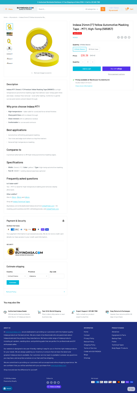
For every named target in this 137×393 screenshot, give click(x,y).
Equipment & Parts (119, 335)
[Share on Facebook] (118, 37)
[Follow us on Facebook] (48, 382)
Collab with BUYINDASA (92, 351)
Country (10, 272)
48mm (27, 197)
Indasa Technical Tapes (21, 201)
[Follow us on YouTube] (58, 382)
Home (6, 17)
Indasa (75, 37)
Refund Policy (11, 292)
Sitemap (87, 358)
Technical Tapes (118, 345)
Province (31, 272)
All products (13, 17)
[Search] (103, 9)
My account (113, 10)
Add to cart (87, 69)
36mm (19, 197)
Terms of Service (90, 348)
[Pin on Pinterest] (122, 37)
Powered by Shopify (10, 381)
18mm (14, 197)
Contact (87, 335)
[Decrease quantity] (83, 62)
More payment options (116, 74)
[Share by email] (129, 37)
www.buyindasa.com (13, 332)
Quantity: (76, 62)
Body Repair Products (120, 348)
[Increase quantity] (93, 62)
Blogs (86, 355)
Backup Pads (116, 338)
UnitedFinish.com (48, 206)
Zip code (53, 272)
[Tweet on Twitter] (125, 37)
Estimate (12, 282)
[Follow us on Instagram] (51, 382)
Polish (114, 342)
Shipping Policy (89, 345)
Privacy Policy (89, 338)
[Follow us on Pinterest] (55, 382)
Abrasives (115, 332)
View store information (83, 86)
